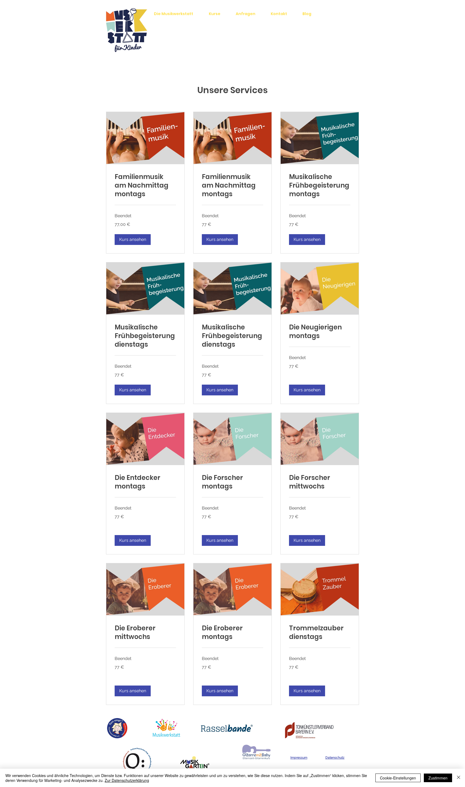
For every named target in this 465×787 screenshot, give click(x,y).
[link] (145, 185)
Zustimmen (438, 778)
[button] (133, 239)
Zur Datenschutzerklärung (127, 780)
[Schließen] (458, 778)
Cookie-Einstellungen (398, 778)
